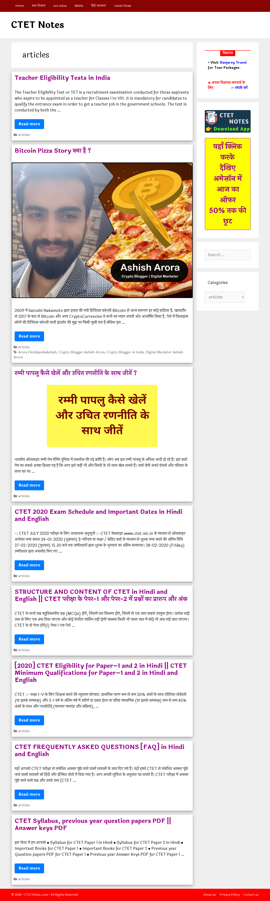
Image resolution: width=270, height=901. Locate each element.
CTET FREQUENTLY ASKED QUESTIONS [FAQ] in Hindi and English (99, 750)
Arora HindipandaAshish (37, 352)
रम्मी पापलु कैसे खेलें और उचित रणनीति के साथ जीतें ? (76, 373)
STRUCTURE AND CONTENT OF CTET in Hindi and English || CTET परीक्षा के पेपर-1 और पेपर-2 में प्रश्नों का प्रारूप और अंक (101, 595)
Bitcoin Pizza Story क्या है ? (53, 151)
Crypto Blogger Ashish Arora (82, 352)
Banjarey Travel (233, 62)
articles (24, 135)
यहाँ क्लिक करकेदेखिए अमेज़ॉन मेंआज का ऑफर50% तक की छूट (227, 184)
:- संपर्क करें (239, 88)
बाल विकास (38, 6)
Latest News (122, 6)
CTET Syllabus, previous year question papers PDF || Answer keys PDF (93, 824)
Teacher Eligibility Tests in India (62, 78)
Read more (31, 125)
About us (209, 895)
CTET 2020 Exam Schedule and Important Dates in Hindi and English (98, 515)
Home (19, 6)
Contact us (251, 895)
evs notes (60, 6)
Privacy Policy (230, 895)
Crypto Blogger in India (125, 352)
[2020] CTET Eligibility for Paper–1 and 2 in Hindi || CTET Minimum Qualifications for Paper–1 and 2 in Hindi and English (101, 673)
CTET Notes (37, 25)
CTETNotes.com (36, 895)
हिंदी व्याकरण (98, 6)
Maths (79, 6)
